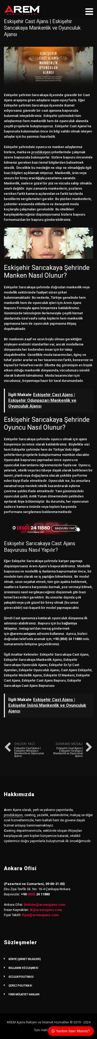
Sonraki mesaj (68, 749)
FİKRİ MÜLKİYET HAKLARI (24, 994)
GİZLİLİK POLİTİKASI (21, 976)
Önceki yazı (29, 749)
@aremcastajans (23, 634)
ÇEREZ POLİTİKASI (20, 985)
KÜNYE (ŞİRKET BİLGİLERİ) (25, 959)
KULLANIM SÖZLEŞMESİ (23, 968)
